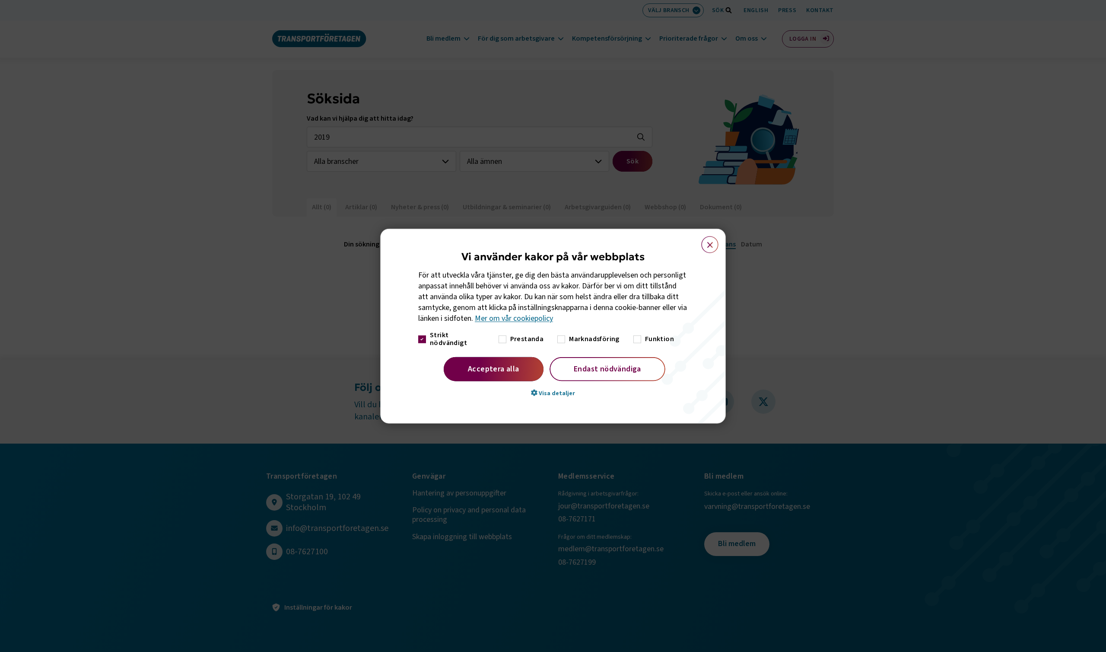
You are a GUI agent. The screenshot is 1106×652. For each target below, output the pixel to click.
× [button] (705, 241)
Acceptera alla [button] (493, 368)
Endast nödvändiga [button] (607, 368)
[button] (553, 392)
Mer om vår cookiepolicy (514, 318)
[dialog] (553, 326)
